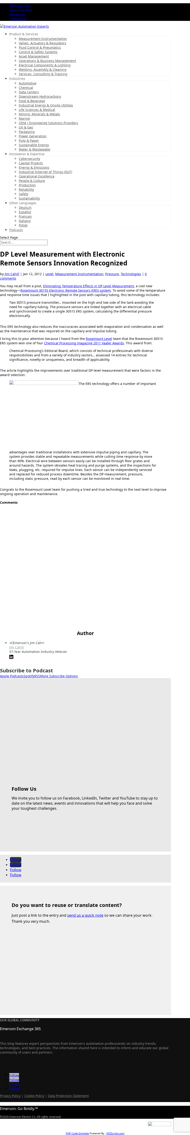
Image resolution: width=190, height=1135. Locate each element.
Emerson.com (19, 5)
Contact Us (17, 18)
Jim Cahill (12, 274)
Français (25, 216)
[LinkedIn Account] (11, 657)
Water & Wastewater (35, 149)
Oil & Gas (26, 127)
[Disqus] (85, 567)
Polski (23, 225)
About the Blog (20, 10)
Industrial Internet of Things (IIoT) (45, 172)
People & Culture (32, 180)
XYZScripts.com (115, 1133)
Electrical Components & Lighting (45, 65)
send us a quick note (85, 915)
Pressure (112, 274)
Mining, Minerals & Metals (39, 114)
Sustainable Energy (34, 145)
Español (25, 212)
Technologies (131, 274)
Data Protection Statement (68, 1095)
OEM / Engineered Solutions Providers (48, 123)
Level (49, 274)
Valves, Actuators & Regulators (42, 43)
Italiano (25, 221)
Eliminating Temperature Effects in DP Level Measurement (88, 286)
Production (27, 185)
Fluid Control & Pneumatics (40, 47)
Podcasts (16, 230)
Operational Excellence (36, 176)
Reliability (26, 189)
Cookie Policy (34, 1095)
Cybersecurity (29, 158)
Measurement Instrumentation (43, 38)
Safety (23, 194)
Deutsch (25, 207)
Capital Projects (31, 163)
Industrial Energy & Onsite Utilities (46, 105)
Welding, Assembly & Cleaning (42, 69)
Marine (24, 118)
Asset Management (34, 56)
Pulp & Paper (29, 140)
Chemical (26, 87)
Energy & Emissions (34, 167)
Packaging (27, 131)
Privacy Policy (10, 1095)
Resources (17, 14)
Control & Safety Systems (38, 52)
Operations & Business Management (47, 60)
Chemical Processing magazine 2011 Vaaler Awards (84, 343)
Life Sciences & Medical (37, 109)
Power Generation (33, 136)
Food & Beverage (32, 101)
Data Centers (29, 92)
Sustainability (29, 198)
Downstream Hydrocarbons (40, 96)
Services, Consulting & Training (43, 74)
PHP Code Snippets (77, 1133)
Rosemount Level (99, 338)
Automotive (27, 83)
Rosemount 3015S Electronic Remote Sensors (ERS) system (65, 290)
